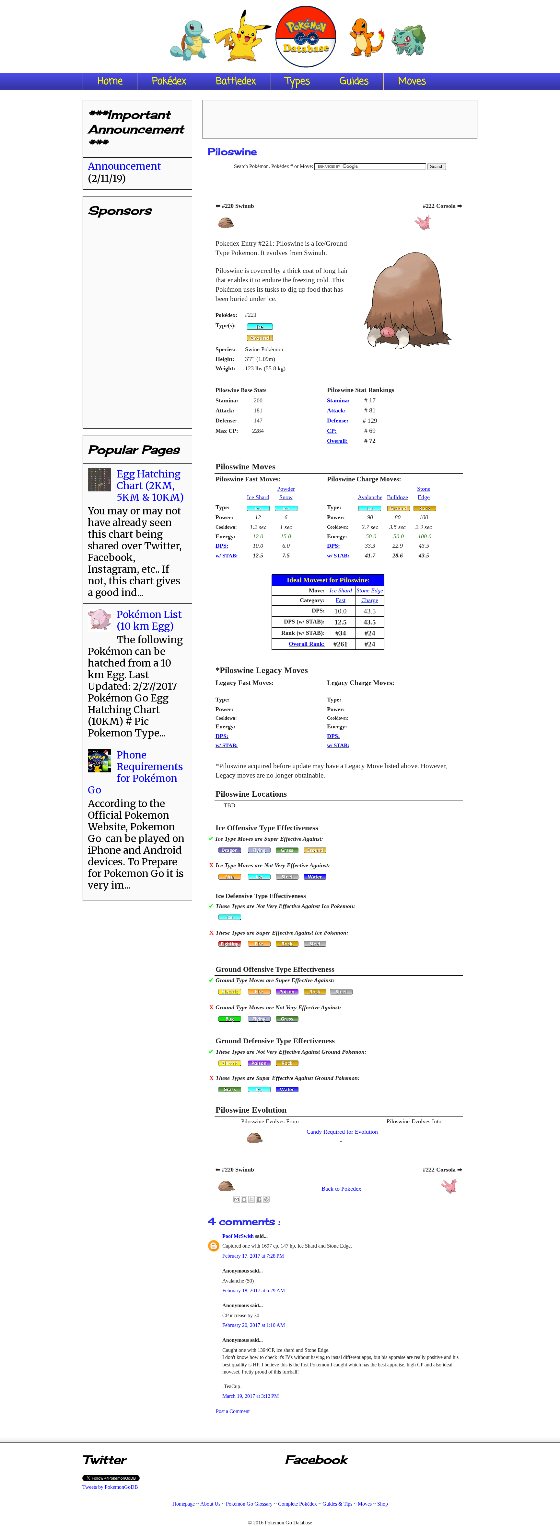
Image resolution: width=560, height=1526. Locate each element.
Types (298, 81)
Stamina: (338, 400)
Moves (412, 81)
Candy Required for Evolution (342, 1131)
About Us (210, 1504)
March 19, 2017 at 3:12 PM (250, 1396)
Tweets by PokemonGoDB (110, 1487)
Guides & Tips (337, 1504)
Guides (354, 81)
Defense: (337, 420)
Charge (369, 600)
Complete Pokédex (297, 1504)
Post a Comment (233, 1411)
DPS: (222, 546)
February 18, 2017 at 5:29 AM (253, 1290)
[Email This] (236, 1199)
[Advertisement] (340, 117)
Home (110, 81)
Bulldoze (397, 497)
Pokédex (169, 81)
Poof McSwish (238, 1236)
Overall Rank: (307, 644)
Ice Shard (258, 497)
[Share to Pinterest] (266, 1199)
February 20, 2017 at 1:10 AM (253, 1325)
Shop (382, 1504)
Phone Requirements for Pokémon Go (135, 772)
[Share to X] (251, 1199)
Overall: (337, 441)
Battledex (236, 81)
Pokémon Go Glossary (249, 1504)
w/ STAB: (227, 556)
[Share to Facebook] (259, 1199)
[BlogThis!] (244, 1199)
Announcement (124, 166)
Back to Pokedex (341, 1188)
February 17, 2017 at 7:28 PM (253, 1256)
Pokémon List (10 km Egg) (149, 620)
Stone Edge (369, 590)
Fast (340, 600)
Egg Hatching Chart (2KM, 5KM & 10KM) (150, 485)
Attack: (336, 410)
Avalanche (370, 497)
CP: (332, 431)
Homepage (183, 1504)
